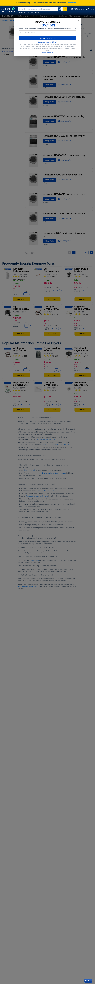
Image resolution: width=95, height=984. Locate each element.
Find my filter (71, 3)
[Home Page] (9, 10)
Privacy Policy (47, 52)
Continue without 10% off (47, 42)
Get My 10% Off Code (47, 38)
